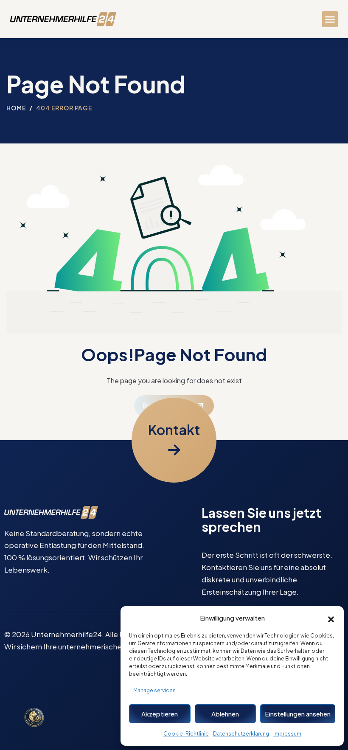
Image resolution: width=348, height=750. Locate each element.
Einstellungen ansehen (298, 714)
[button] (331, 618)
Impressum (287, 733)
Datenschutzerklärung (241, 733)
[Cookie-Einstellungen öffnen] (33, 718)
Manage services (154, 690)
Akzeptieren (159, 714)
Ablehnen (225, 714)
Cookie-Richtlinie (186, 733)
